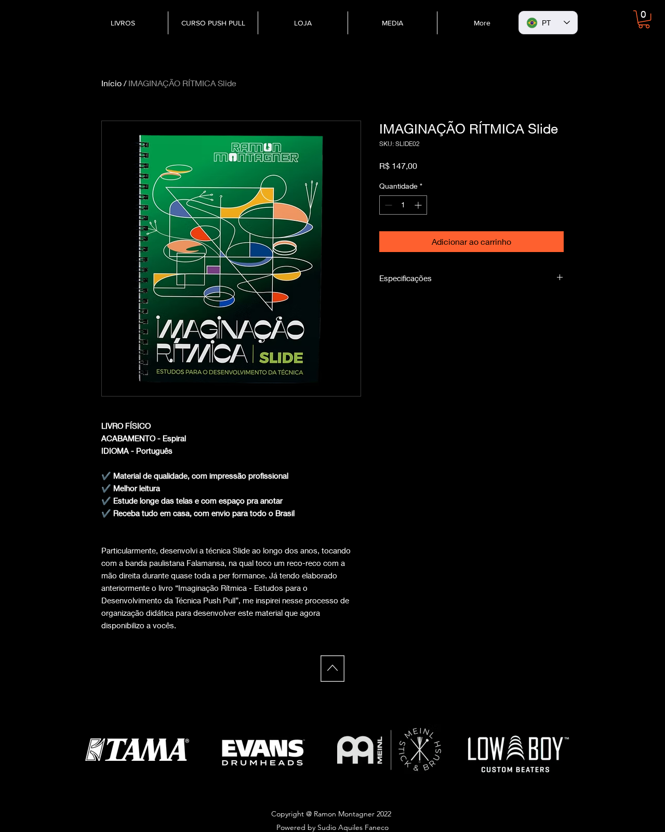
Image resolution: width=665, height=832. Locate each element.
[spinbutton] (403, 205)
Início (111, 83)
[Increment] (419, 205)
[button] (644, 19)
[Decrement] (387, 205)
